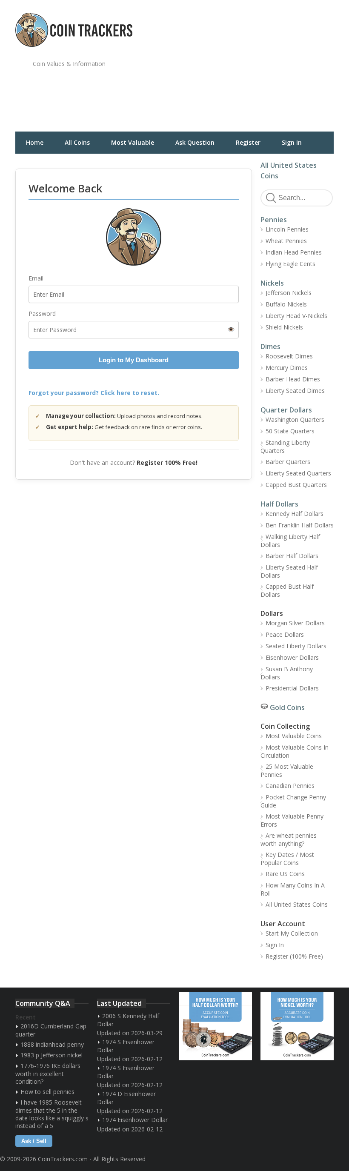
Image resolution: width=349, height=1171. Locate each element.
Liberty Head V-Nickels (296, 316)
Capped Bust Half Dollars (287, 590)
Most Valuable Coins (294, 736)
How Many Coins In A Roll (292, 889)
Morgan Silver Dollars (295, 623)
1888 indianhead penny (52, 1044)
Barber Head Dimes (293, 379)
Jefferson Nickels (289, 293)
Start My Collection (292, 933)
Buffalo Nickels (286, 304)
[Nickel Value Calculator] (297, 1026)
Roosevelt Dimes (289, 356)
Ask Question (195, 142)
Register (248, 142)
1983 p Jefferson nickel (51, 1055)
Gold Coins (287, 707)
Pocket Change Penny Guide (293, 801)
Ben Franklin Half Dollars (300, 525)
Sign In (292, 142)
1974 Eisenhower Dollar (135, 1120)
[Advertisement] (264, 70)
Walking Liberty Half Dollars (290, 541)
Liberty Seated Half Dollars (289, 571)
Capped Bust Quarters (296, 485)
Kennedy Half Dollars (294, 514)
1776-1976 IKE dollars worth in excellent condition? (47, 1073)
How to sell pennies (47, 1092)
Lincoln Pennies (287, 229)
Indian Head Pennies (294, 252)
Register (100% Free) (294, 956)
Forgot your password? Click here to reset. (94, 393)
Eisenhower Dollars (292, 657)
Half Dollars (279, 504)
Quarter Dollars (286, 410)
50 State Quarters (290, 431)
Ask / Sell (33, 1141)
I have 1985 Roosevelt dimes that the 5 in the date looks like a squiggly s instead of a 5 (52, 1114)
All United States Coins (297, 904)
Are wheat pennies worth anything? (288, 839)
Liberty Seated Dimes (295, 391)
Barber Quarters (288, 462)
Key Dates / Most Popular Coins (287, 858)
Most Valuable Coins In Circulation (294, 751)
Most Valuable (132, 142)
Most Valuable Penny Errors (291, 820)
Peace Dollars (285, 634)
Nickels (272, 283)
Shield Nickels (284, 327)
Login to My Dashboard (134, 360)
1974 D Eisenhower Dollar (126, 1098)
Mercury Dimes (287, 368)
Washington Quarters (295, 419)
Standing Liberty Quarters (285, 446)
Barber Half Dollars (292, 556)
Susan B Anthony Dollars (286, 673)
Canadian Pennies (290, 786)
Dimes (270, 346)
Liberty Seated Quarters (298, 473)
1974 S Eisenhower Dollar (125, 1046)
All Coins (77, 142)
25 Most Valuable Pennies (286, 770)
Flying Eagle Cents (290, 264)
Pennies (273, 219)
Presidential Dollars (292, 688)
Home (34, 142)
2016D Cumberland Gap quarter (50, 1030)
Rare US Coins (285, 874)
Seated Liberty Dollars (296, 646)
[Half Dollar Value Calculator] (215, 1026)
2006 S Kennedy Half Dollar (128, 1020)
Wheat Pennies (286, 241)
